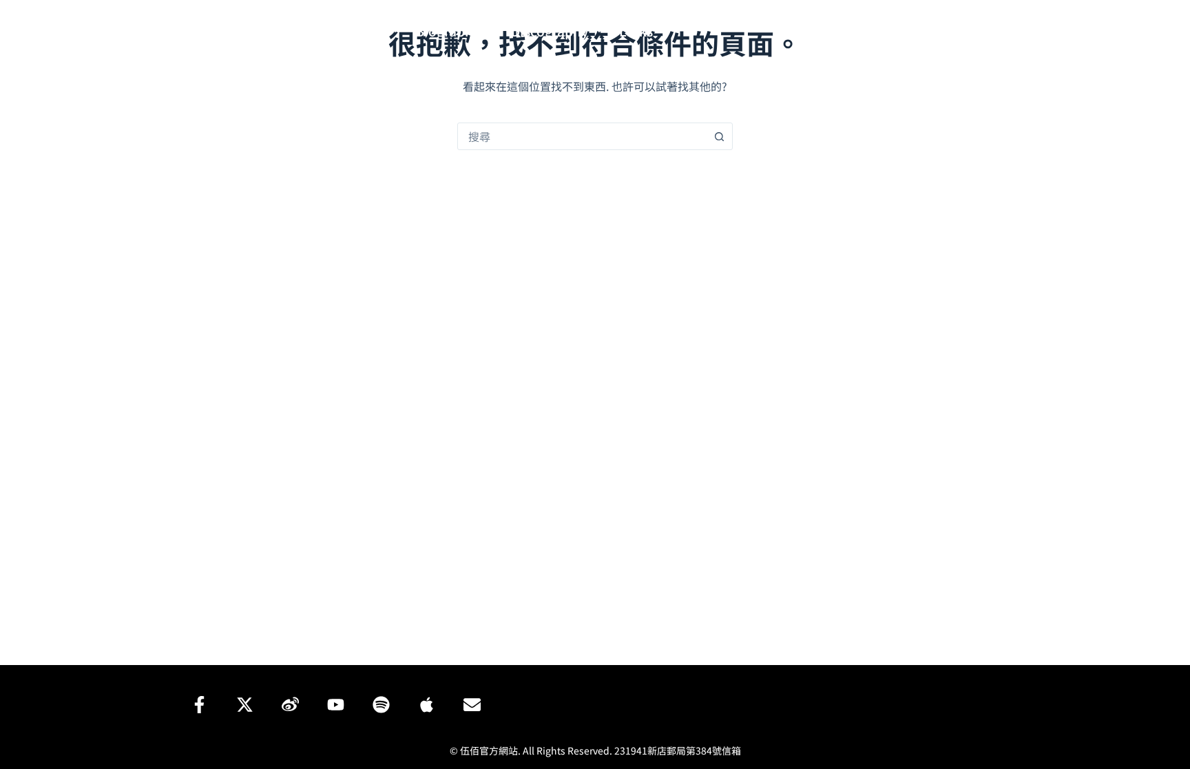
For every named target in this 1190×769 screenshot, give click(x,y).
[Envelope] (472, 704)
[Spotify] (937, 31)
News (368, 31)
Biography (447, 31)
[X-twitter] (244, 704)
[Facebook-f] (199, 704)
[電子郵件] (979, 31)
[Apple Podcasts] (958, 31)
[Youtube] (335, 704)
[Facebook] (855, 31)
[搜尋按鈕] (719, 136)
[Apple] (426, 704)
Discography (549, 31)
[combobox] (582, 136)
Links (636, 31)
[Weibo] (896, 31)
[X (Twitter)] (875, 31)
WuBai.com (254, 30)
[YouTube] (917, 31)
